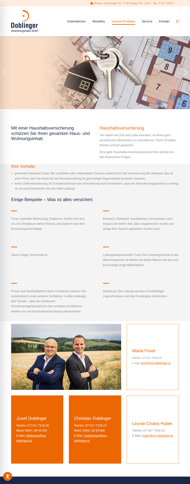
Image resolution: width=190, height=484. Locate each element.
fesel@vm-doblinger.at (156, 363)
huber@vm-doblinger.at (157, 435)
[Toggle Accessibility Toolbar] (7, 476)
